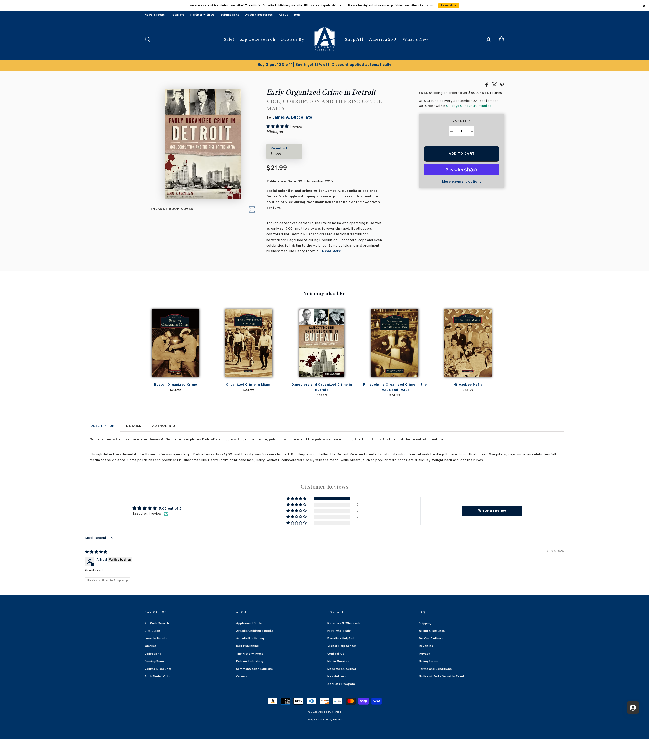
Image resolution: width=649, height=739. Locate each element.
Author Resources (259, 15)
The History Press (249, 654)
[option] (324, 65)
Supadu (337, 720)
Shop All (354, 39)
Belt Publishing (247, 646)
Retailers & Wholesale (343, 623)
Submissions (230, 15)
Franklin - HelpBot (340, 639)
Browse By (292, 39)
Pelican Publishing (249, 661)
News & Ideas (155, 15)
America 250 (382, 39)
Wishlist (150, 646)
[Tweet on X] (494, 84)
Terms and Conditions (435, 669)
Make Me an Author (341, 669)
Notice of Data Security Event (442, 677)
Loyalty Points (156, 639)
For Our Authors (431, 639)
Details (133, 426)
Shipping (425, 623)
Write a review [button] (492, 510)
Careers (242, 677)
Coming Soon (154, 661)
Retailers (178, 15)
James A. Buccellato (292, 117)
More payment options (461, 181)
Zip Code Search (257, 39)
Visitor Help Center (341, 646)
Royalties (426, 646)
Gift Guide (152, 631)
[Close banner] (644, 6)
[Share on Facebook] (486, 84)
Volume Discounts (158, 669)
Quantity (461, 121)
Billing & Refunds (432, 631)
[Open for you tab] (633, 707)
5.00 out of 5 (170, 509)
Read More (331, 251)
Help (297, 15)
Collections (153, 654)
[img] (96, 552)
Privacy (424, 654)
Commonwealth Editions (254, 669)
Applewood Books (249, 623)
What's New (415, 39)
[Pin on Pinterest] (501, 84)
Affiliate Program (341, 684)
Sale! (229, 39)
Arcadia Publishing (250, 639)
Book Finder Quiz (157, 677)
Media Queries (338, 661)
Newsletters (336, 677)
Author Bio (163, 426)
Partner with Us (202, 15)
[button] (296, 499)
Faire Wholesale (339, 631)
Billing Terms (429, 661)
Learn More (449, 5)
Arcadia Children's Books (254, 631)
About (283, 15)
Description (102, 426)
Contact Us (335, 654)
